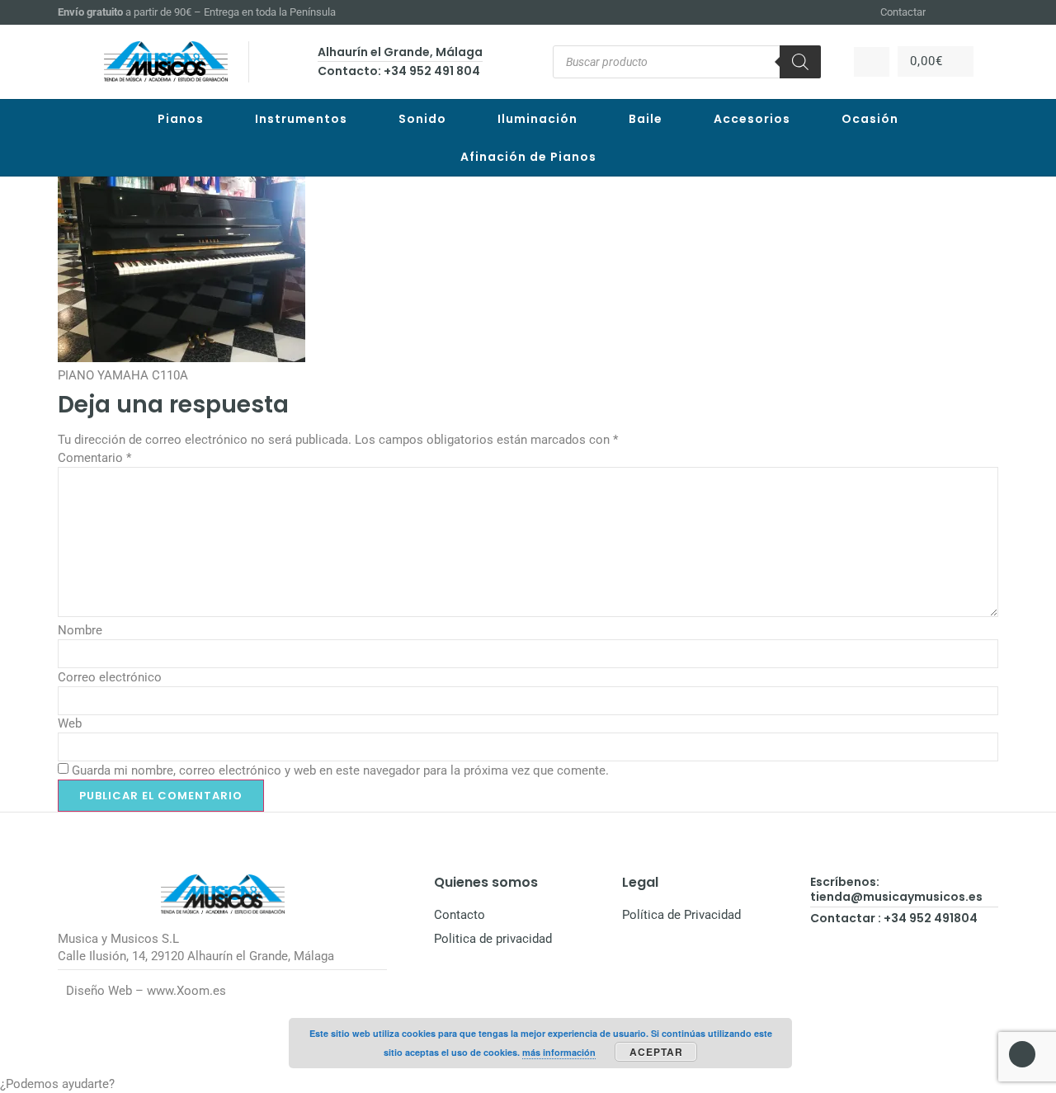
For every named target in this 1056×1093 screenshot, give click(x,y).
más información (559, 1052)
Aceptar (656, 1051)
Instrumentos (301, 119)
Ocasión (870, 119)
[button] (528, 1084)
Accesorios (752, 119)
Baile (645, 119)
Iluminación (537, 119)
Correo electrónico (110, 677)
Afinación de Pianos (528, 156)
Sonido (422, 119)
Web (70, 723)
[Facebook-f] (950, 12)
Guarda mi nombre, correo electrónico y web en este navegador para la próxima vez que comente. (340, 770)
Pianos (181, 119)
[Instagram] (970, 12)
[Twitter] (991, 12)
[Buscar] (800, 61)
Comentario (94, 457)
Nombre (80, 630)
